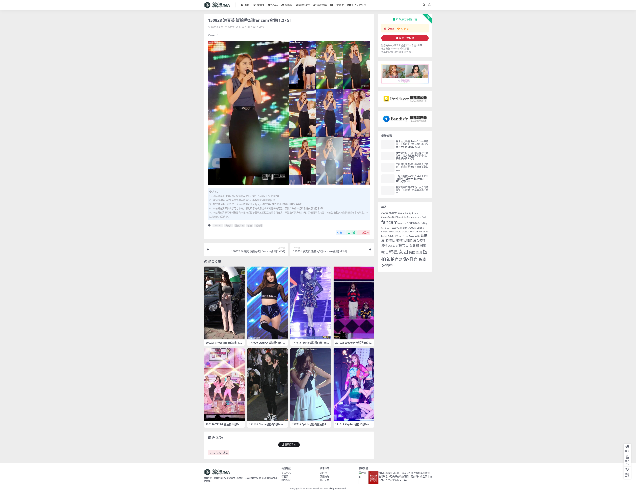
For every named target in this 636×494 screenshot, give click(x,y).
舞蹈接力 (304, 5)
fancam (217, 225)
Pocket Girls (386, 236)
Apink (405, 213)
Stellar (405, 236)
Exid (424, 217)
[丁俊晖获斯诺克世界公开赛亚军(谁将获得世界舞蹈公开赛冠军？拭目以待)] (388, 178)
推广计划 (324, 479)
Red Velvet (397, 236)
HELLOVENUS (396, 228)
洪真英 (228, 225)
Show (274, 5)
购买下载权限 (406, 38)
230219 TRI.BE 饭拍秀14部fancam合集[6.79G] (224, 426)
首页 (247, 5)
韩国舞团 (415, 252)
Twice (411, 236)
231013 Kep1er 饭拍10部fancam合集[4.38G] (353, 426)
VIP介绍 (324, 472)
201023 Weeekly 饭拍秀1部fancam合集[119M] (353, 344)
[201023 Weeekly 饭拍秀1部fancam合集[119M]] (354, 303)
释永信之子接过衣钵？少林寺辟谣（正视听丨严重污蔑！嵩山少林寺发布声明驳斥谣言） (412, 144)
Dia (405, 217)
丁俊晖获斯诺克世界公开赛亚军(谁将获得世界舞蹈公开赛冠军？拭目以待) (412, 178)
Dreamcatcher (414, 217)
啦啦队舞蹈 (404, 240)
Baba (416, 213)
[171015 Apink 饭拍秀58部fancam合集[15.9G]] (310, 303)
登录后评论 (290, 444)
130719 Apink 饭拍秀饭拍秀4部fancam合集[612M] (310, 426)
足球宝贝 (402, 245)
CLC (420, 213)
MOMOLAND (408, 231)
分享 (342, 232)
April (411, 213)
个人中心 (286, 472)
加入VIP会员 (358, 5)
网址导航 (286, 479)
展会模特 (419, 240)
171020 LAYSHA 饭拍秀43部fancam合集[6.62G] (267, 344)
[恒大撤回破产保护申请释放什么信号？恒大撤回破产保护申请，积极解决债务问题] (388, 156)
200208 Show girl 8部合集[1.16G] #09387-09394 (224, 344)
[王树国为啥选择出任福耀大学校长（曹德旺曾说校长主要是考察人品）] (388, 167)
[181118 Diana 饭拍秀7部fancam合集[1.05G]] (267, 384)
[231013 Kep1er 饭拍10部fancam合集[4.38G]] (354, 384)
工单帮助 (339, 5)
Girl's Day (422, 223)
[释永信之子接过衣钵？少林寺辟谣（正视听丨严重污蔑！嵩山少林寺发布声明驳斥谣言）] (388, 144)
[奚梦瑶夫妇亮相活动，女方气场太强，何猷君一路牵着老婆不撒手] (388, 190)
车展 (412, 246)
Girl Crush (385, 228)
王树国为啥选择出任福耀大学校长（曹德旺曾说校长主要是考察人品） (412, 167)
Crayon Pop (386, 217)
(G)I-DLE (384, 213)
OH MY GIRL (421, 231)
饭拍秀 (261, 5)
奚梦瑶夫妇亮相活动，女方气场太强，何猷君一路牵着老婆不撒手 (412, 190)
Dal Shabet (397, 217)
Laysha (420, 227)
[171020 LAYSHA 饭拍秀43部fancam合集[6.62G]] (267, 303)
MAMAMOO (395, 231)
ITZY (405, 228)
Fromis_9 (402, 223)
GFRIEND (412, 223)
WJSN (417, 236)
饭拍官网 (395, 259)
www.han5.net (320, 488)
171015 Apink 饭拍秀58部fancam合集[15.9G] (310, 344)
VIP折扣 (404, 28)
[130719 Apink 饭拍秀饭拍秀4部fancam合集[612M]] (310, 384)
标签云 (284, 476)
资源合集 (321, 5)
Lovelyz (384, 231)
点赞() (365, 232)
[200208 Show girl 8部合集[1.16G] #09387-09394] (224, 303)
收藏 (353, 232)
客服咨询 (324, 476)
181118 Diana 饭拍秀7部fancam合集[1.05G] (267, 426)
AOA (400, 213)
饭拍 (249, 225)
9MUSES (393, 213)
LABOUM (411, 227)
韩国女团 (239, 225)
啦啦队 (289, 5)
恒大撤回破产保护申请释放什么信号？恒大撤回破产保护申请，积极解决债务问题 (412, 155)
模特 (384, 246)
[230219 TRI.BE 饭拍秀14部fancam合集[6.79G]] (224, 384)
